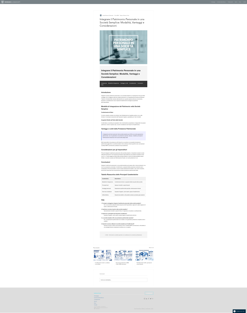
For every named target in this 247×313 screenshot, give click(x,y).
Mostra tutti (151, 247)
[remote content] (123, 152)
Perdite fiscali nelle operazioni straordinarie (144, 263)
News (95, 303)
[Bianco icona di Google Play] (245, 159)
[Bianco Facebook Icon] (245, 156)
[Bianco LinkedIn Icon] (245, 155)
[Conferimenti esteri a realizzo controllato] (102, 255)
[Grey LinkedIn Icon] (146, 299)
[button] (152, 4)
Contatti (95, 304)
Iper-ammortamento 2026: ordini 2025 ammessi (122, 263)
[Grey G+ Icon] (153, 299)
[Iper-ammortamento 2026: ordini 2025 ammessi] (123, 255)
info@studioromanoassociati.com (102, 307)
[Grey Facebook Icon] (148, 299)
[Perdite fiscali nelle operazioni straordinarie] (144, 255)
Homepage (96, 295)
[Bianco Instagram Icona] (245, 153)
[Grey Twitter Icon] (151, 299)
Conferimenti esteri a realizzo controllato (102, 263)
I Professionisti (97, 299)
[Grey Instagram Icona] (144, 299)
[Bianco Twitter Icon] (245, 158)
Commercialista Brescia (99, 297)
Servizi (95, 301)
